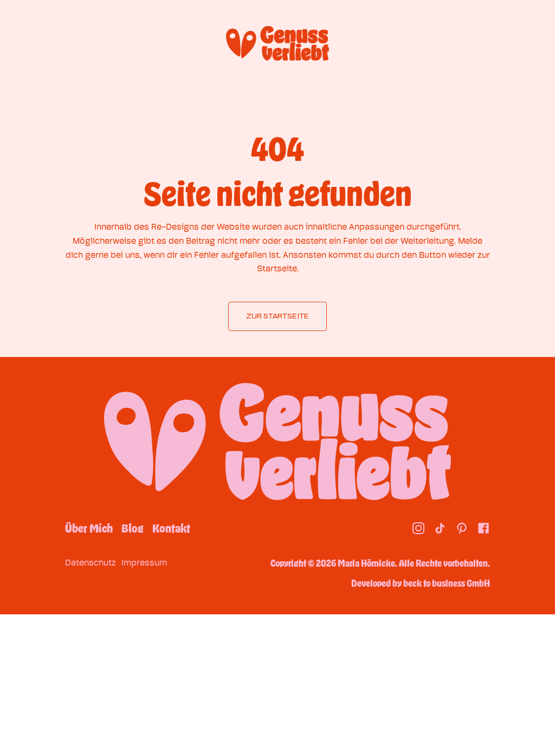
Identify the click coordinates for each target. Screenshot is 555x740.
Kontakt (171, 528)
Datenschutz (90, 562)
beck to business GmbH (446, 582)
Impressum (144, 562)
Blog (132, 528)
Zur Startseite (277, 316)
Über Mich (89, 528)
